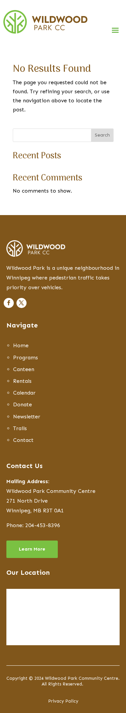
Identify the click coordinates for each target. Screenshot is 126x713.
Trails (20, 428)
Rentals (22, 381)
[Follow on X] (21, 303)
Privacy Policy (63, 701)
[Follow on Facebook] (9, 303)
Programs (25, 357)
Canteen (23, 369)
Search (102, 135)
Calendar (24, 393)
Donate (22, 404)
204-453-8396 (42, 525)
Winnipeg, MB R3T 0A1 (35, 510)
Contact (23, 440)
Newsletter (26, 416)
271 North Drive (27, 501)
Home (21, 345)
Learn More (32, 549)
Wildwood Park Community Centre (50, 491)
